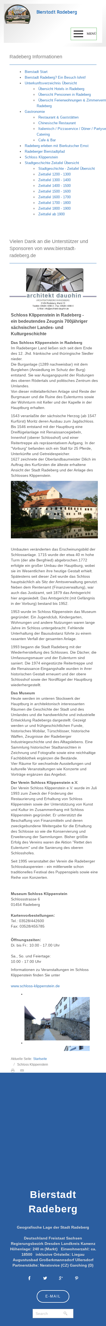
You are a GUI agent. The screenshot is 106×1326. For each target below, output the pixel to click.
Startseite (40, 1059)
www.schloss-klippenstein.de (35, 986)
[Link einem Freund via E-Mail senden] (23, 1070)
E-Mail (53, 1296)
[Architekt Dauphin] (53, 289)
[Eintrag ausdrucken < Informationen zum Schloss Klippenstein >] (14, 1070)
